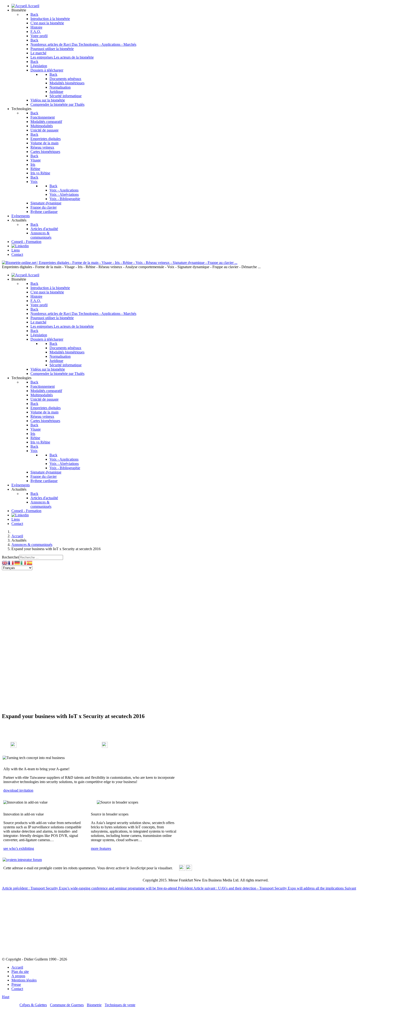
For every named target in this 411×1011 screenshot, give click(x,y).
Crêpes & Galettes (33, 1005)
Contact (17, 989)
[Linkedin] (20, 246)
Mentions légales (24, 980)
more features (101, 848)
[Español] (30, 562)
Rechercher (10, 557)
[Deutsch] (17, 562)
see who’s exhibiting (18, 848)
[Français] (11, 562)
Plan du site (20, 972)
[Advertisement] (205, 606)
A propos (18, 976)
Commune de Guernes (67, 1005)
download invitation (18, 790)
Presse (16, 984)
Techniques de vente (120, 1005)
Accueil (17, 967)
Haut (5, 997)
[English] (5, 562)
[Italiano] (23, 562)
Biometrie (94, 1005)
